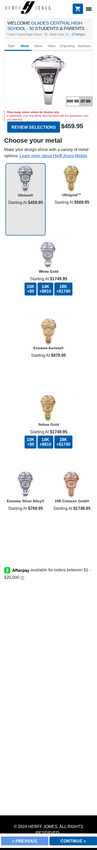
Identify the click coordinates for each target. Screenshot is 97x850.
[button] (53, 156)
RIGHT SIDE (73, 101)
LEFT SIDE (86, 101)
